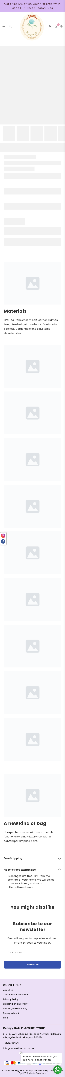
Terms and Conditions (15, 994)
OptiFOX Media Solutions (33, 1073)
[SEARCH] (10, 26)
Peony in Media (11, 1013)
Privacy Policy (11, 999)
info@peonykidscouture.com (19, 1048)
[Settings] (61, 26)
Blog (5, 1017)
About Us (8, 990)
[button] (32, 858)
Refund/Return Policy (15, 1008)
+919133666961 (11, 1042)
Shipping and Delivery (15, 1003)
